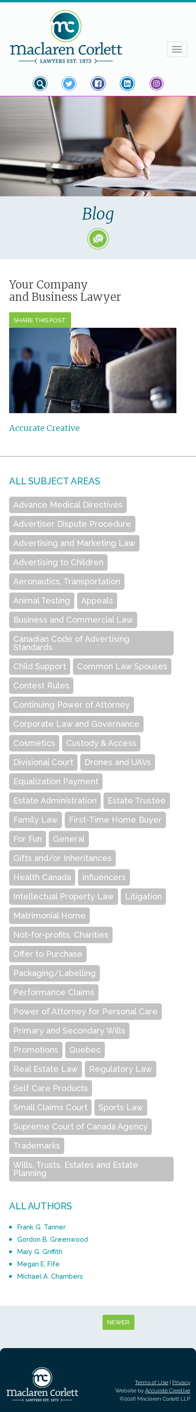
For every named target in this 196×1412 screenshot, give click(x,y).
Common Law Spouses (122, 666)
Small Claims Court (50, 1107)
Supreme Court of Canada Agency (80, 1126)
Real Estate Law (45, 1069)
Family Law (35, 819)
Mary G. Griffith (39, 1251)
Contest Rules (41, 685)
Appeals (97, 600)
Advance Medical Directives (68, 504)
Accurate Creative (44, 428)
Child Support (39, 666)
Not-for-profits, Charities (60, 935)
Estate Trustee (137, 800)
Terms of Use (151, 1382)
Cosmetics (34, 743)
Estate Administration (55, 800)
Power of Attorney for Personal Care (85, 1011)
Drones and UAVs (117, 762)
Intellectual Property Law (63, 896)
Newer (118, 1322)
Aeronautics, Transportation (66, 581)
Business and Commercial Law (73, 620)
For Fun (27, 839)
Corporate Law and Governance (76, 724)
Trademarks (36, 1145)
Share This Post (40, 320)
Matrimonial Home (49, 915)
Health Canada (42, 877)
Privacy (181, 1382)
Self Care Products (50, 1088)
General (69, 839)
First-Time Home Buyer (115, 819)
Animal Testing (41, 600)
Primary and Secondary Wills (69, 1030)
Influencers (104, 877)
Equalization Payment (55, 781)
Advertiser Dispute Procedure (72, 524)
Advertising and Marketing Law (74, 543)
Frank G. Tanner (41, 1227)
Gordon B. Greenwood (52, 1239)
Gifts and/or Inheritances (62, 858)
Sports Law (120, 1107)
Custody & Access (101, 743)
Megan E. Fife (38, 1264)
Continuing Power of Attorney (71, 704)
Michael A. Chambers (50, 1276)
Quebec (85, 1050)
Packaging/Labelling (54, 973)
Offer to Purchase (48, 954)
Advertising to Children (58, 562)
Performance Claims (53, 992)
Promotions (35, 1050)
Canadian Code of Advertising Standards (71, 643)
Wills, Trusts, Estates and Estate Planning (75, 1169)
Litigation (143, 896)
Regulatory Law (120, 1069)
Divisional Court (43, 762)
